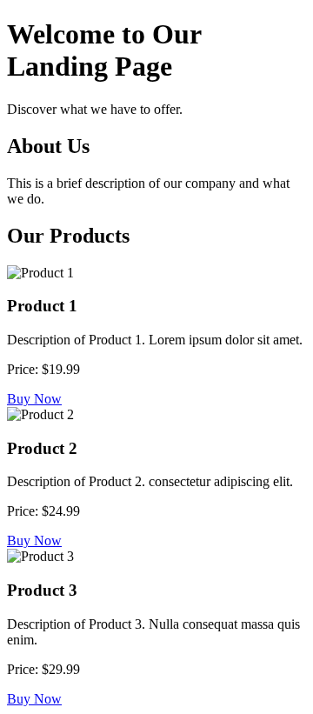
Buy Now (34, 398)
